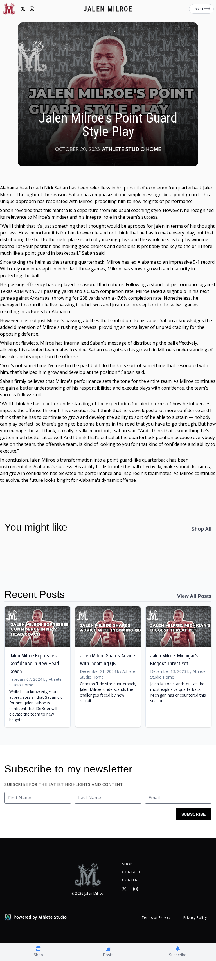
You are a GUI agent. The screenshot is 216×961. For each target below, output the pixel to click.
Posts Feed (201, 8)
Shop (127, 864)
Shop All (201, 529)
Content (131, 880)
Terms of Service (157, 917)
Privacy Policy (195, 917)
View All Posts (194, 596)
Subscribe (193, 814)
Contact (131, 872)
